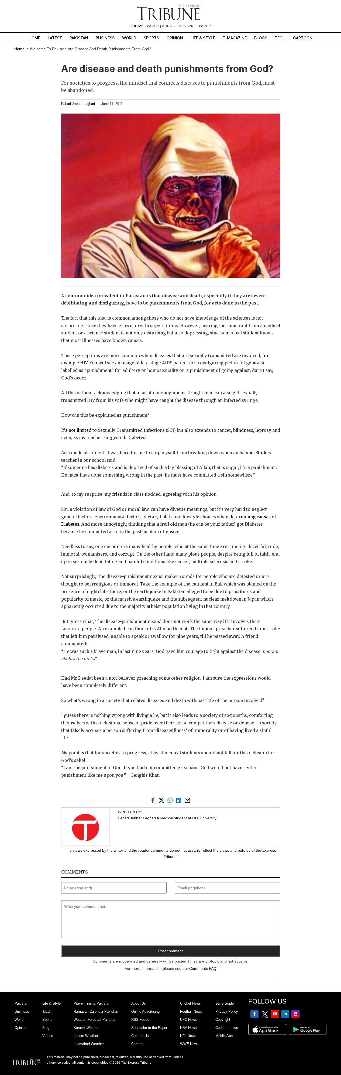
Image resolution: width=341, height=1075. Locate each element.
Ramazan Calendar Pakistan (96, 1011)
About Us (138, 1003)
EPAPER (204, 26)
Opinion (175, 38)
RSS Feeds (140, 1020)
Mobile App (224, 1036)
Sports (151, 38)
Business (105, 38)
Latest (55, 38)
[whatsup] (171, 800)
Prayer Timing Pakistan (92, 1003)
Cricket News (190, 1003)
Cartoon (302, 38)
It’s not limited (76, 430)
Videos (47, 1036)
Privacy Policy (226, 1011)
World (129, 38)
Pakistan (79, 38)
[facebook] (154, 800)
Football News (191, 1011)
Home (34, 38)
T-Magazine (235, 38)
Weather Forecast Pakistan (95, 1020)
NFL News (188, 1036)
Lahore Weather (86, 1036)
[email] (188, 800)
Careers (137, 1044)
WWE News (189, 1044)
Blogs (260, 38)
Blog (45, 1028)
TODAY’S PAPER (145, 26)
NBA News (188, 1028)
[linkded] (179, 800)
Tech (280, 38)
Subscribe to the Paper (149, 1028)
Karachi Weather (86, 1028)
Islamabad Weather (89, 1044)
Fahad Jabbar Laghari (78, 104)
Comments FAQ (202, 968)
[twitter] (162, 800)
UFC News (188, 1020)
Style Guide (224, 1003)
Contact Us (140, 1036)
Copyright (222, 1020)
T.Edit (46, 1011)
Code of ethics (226, 1028)
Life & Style (203, 38)
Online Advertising (145, 1011)
